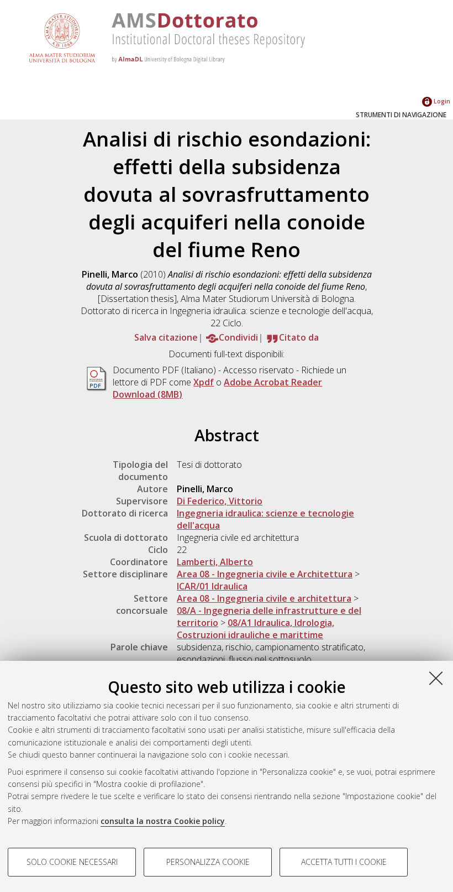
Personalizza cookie (208, 862)
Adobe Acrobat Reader (273, 382)
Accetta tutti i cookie (344, 862)
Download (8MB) (147, 394)
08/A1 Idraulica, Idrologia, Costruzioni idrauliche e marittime (255, 629)
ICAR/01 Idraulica (212, 586)
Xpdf (203, 382)
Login (441, 101)
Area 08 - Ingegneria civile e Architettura (264, 574)
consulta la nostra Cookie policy (163, 821)
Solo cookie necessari (72, 862)
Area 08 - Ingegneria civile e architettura (264, 598)
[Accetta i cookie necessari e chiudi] (436, 678)
